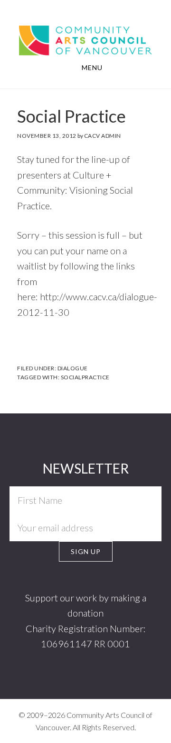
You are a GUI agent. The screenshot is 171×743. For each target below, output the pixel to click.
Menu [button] (92, 67)
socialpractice (85, 377)
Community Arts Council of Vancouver (85, 39)
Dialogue (72, 368)
